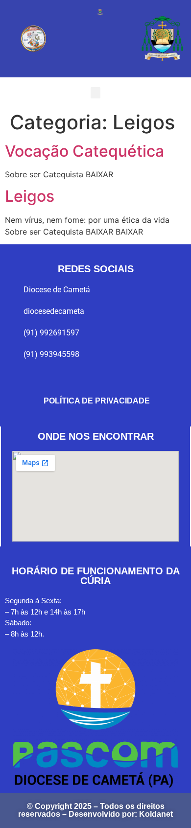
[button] (95, 92)
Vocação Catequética (84, 151)
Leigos (29, 196)
